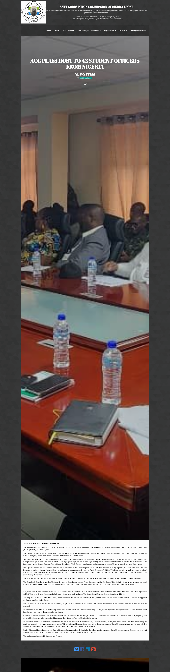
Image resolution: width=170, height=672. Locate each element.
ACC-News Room (85, 78)
